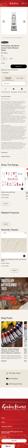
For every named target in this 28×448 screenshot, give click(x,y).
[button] (8, 446)
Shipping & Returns (5, 156)
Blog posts (6, 318)
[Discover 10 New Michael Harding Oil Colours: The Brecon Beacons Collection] (12, 334)
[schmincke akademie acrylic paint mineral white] (14, 245)
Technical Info (4, 152)
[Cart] (25, 3)
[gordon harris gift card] (12, 179)
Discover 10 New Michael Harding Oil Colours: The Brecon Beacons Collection (11, 351)
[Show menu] (1, 3)
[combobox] (14, 6)
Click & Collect (20, 78)
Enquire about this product (10, 69)
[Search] (25, 7)
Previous (3, 21)
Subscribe (14, 440)
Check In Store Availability (8, 78)
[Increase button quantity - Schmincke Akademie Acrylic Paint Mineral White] (8, 66)
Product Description (5, 96)
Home (4, 37)
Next (24, 21)
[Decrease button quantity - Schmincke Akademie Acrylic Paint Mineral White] (3, 66)
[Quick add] (22, 189)
